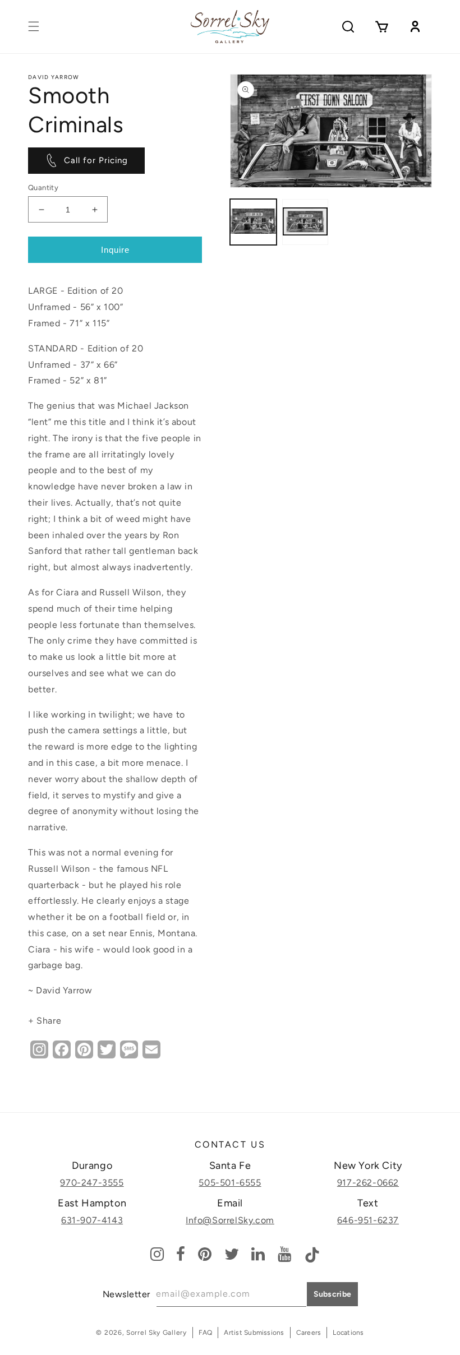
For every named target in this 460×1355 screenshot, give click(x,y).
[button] (33, 26)
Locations (348, 1332)
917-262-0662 (368, 1182)
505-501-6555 (230, 1182)
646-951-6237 (368, 1220)
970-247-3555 (91, 1182)
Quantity (43, 187)
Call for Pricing (96, 160)
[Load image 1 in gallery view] (253, 222)
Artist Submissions (254, 1332)
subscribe (333, 1294)
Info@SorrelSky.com (230, 1220)
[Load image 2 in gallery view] (305, 222)
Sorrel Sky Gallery (156, 1332)
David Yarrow (54, 77)
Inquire (115, 250)
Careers (308, 1332)
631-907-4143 (92, 1220)
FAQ (206, 1332)
